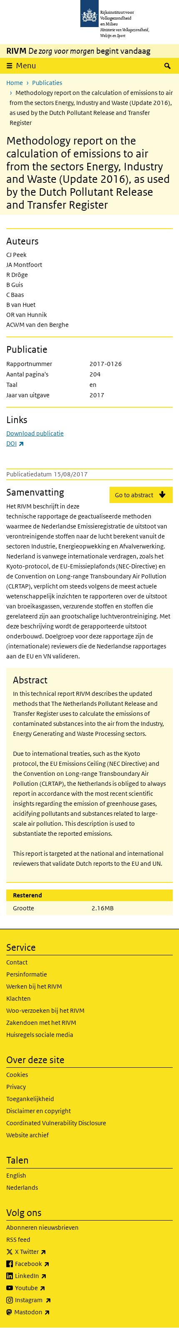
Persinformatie (26, 974)
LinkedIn (49, 1275)
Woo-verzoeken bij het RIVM (45, 1010)
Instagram (51, 1300)
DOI (15, 443)
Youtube (48, 1287)
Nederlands (22, 1187)
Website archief (27, 1135)
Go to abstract (134, 495)
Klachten (18, 998)
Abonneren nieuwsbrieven (42, 1227)
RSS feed (18, 1239)
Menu (26, 65)
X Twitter (49, 1251)
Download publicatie (35, 433)
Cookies (17, 1075)
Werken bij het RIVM (34, 986)
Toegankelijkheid (30, 1099)
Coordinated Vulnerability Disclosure (56, 1123)
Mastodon (50, 1312)
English (16, 1175)
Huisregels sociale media (39, 1035)
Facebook (50, 1263)
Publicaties (47, 83)
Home (14, 83)
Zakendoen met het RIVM (41, 1023)
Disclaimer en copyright (38, 1111)
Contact (16, 962)
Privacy (16, 1087)
